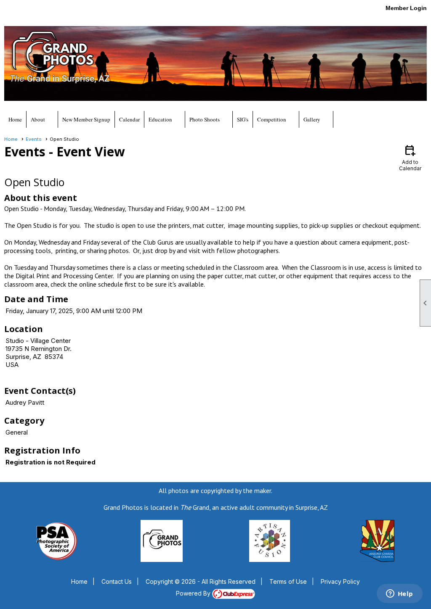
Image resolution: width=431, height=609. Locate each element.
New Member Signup (86, 119)
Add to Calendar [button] (410, 157)
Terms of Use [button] (288, 581)
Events (34, 139)
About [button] (38, 119)
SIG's (242, 119)
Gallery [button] (311, 119)
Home (15, 119)
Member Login (406, 8)
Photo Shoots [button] (204, 119)
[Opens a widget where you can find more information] (399, 594)
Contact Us (116, 581)
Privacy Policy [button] (340, 581)
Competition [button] (271, 119)
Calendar (129, 119)
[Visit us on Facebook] (9, 10)
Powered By (194, 593)
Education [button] (160, 119)
